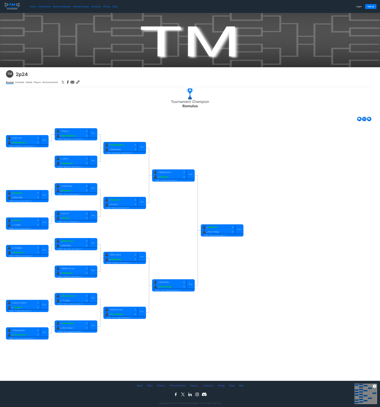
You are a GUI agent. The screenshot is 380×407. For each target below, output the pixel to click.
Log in (358, 6)
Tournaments (44, 6)
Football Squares (81, 6)
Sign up (371, 6)
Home (33, 6)
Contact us (208, 385)
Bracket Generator (62, 6)
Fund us (194, 385)
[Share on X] (63, 82)
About (139, 385)
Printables (96, 6)
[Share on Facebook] (67, 82)
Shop (115, 6)
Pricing (106, 6)
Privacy (161, 385)
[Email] (72, 82)
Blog (241, 385)
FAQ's (150, 385)
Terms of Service (177, 385)
